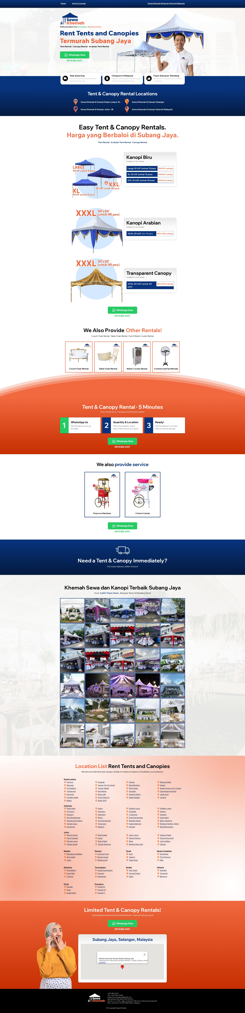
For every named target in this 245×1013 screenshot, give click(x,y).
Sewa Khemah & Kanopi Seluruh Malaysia (166, 3)
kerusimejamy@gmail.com (122, 997)
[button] (80, 3)
